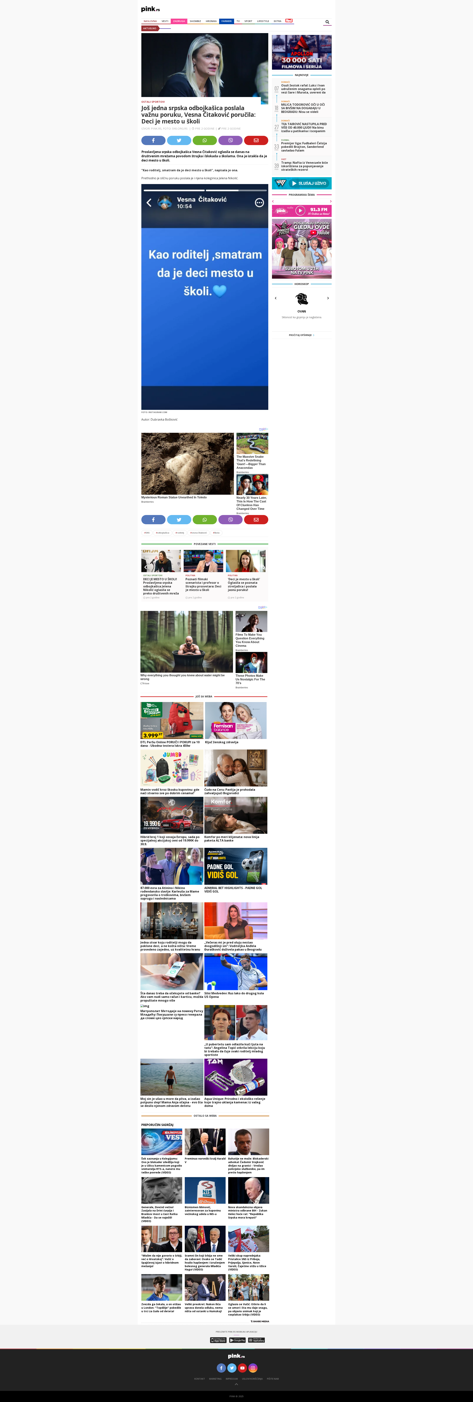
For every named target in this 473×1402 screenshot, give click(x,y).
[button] (145, 567)
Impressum (232, 1378)
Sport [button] (248, 21)
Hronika (211, 21)
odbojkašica (162, 532)
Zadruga (179, 21)
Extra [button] (277, 21)
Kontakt (199, 1378)
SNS (147, 532)
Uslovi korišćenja (252, 1378)
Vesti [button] (165, 21)
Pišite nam (273, 1378)
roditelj (180, 532)
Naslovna (150, 21)
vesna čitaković (198, 532)
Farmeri (227, 21)
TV (238, 21)
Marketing (215, 1378)
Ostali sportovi (153, 101)
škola (216, 532)
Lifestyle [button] (263, 21)
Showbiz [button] (195, 21)
